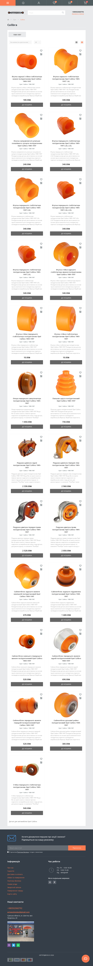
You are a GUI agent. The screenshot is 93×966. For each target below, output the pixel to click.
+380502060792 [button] (14, 908)
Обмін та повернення (15, 877)
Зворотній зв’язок (14, 887)
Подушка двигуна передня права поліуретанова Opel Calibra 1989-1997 (27, 529)
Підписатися (77, 848)
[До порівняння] (41, 54)
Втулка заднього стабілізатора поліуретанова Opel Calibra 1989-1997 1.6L (66, 78)
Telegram (13, 945)
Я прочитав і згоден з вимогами (26, 852)
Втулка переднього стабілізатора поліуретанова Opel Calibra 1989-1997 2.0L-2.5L (66, 207)
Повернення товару (15, 891)
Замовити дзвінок (78, 14)
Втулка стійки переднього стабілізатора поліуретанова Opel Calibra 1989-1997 (27, 336)
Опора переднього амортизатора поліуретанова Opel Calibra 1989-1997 (27, 400)
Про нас (10, 868)
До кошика (27, 105)
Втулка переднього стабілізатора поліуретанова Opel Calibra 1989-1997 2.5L (27, 272)
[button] (38, 3)
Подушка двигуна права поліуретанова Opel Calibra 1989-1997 (66, 529)
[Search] (62, 12)
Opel (14, 20)
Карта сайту (12, 894)
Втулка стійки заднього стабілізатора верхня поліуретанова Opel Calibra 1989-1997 (66, 272)
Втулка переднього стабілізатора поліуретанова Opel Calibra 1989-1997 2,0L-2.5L (66, 143)
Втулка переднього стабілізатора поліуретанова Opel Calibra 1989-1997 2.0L (27, 207)
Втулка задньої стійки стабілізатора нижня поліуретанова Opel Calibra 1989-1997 (27, 78)
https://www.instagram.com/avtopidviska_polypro (50, 882)
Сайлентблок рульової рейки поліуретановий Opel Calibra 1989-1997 (66, 722)
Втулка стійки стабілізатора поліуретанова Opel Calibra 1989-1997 (66, 336)
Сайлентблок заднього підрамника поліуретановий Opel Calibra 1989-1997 (66, 594)
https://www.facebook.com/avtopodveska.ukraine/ (54, 882)
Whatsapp (18, 945)
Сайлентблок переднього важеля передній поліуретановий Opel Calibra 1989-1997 (27, 722)
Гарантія (10, 871)
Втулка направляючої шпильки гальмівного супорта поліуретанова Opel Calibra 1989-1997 (27, 143)
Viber (9, 945)
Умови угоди (12, 884)
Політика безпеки (23, 852)
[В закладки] (41, 50)
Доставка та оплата (15, 874)
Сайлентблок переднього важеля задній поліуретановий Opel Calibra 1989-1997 (66, 658)
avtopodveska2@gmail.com (18, 912)
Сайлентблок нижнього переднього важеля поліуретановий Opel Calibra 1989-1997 (27, 658)
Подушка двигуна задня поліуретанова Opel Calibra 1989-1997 (27, 465)
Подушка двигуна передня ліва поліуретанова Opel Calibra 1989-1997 (66, 465)
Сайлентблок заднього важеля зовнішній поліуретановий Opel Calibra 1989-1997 (27, 594)
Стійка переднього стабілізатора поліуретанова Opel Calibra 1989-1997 (27, 787)
